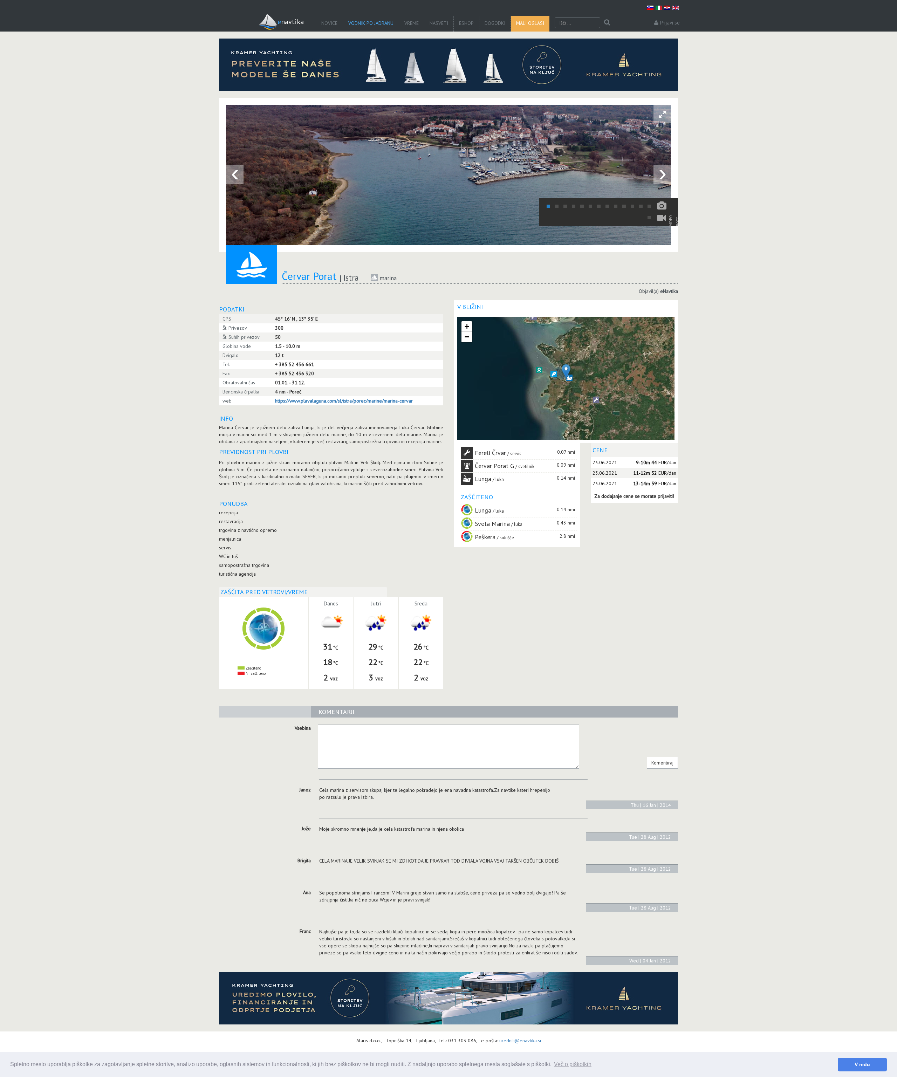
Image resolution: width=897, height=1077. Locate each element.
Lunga (483, 479)
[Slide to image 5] (582, 206)
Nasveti (439, 23)
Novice (329, 23)
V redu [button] (862, 1064)
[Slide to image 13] (649, 206)
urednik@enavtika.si (520, 1040)
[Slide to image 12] (641, 206)
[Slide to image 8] (607, 206)
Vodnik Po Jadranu (370, 23)
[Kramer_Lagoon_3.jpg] (448, 65)
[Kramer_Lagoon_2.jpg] (448, 998)
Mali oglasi (530, 23)
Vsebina (303, 728)
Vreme (411, 23)
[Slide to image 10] (624, 206)
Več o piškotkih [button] (572, 1064)
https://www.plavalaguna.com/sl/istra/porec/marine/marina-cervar (344, 401)
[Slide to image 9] (615, 206)
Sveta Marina (492, 524)
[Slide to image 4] (573, 206)
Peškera (485, 537)
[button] (553, 374)
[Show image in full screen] (662, 114)
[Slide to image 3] (565, 206)
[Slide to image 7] (599, 206)
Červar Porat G (494, 466)
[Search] (607, 23)
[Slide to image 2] (557, 206)
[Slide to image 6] (590, 206)
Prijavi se (670, 22)
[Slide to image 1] (548, 206)
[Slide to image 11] (632, 206)
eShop (466, 23)
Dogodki (495, 23)
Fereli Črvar (490, 453)
